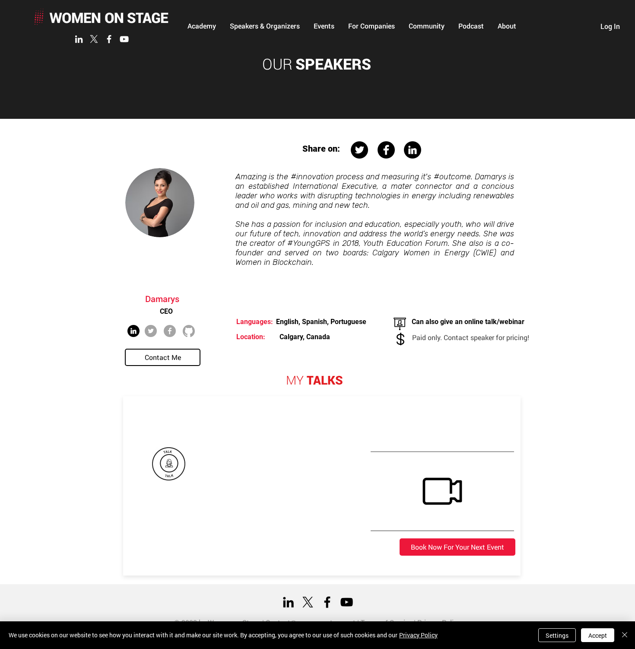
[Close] (624, 635)
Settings (557, 635)
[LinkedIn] (78, 39)
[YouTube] (124, 39)
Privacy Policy (418, 635)
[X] (94, 39)
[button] (202, 26)
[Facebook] (109, 39)
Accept (597, 635)
